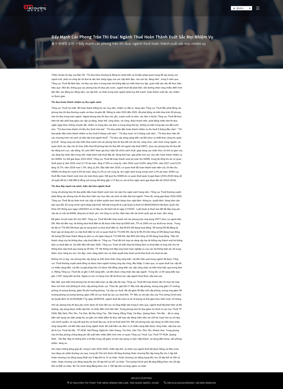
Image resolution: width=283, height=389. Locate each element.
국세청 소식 (66, 43)
